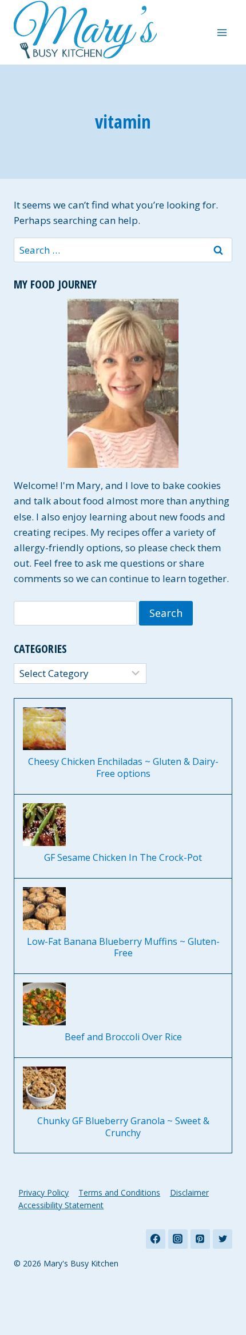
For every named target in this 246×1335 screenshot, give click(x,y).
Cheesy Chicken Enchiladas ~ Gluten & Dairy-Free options (123, 768)
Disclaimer (189, 1192)
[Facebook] (155, 1239)
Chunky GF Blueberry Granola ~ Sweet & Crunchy (123, 1127)
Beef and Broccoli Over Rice (123, 1037)
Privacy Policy (43, 1192)
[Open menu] (221, 32)
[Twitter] (222, 1239)
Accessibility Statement (61, 1205)
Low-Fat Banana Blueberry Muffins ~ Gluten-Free (123, 948)
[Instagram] (178, 1239)
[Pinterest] (200, 1239)
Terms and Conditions (119, 1192)
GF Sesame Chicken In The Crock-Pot (123, 858)
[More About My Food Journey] (123, 383)
